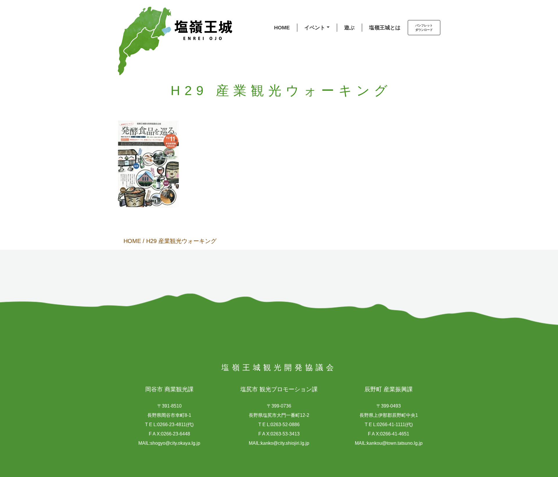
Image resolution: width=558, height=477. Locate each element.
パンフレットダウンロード (424, 27)
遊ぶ (349, 28)
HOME (282, 28)
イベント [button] (314, 28)
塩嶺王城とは (384, 28)
